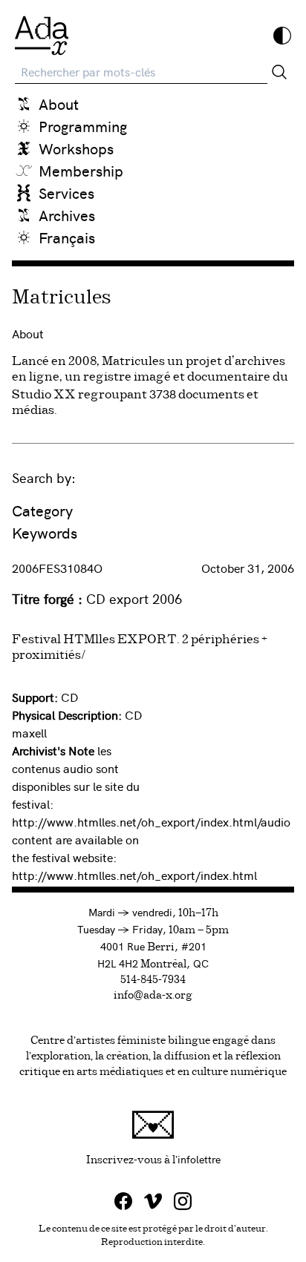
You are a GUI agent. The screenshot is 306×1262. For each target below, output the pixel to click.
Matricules (61, 298)
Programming (83, 126)
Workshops (76, 148)
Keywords (44, 532)
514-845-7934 (153, 980)
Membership (81, 170)
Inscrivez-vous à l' (190, 1158)
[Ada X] (41, 35)
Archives (67, 215)
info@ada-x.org (153, 995)
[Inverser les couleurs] (282, 36)
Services (66, 192)
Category (42, 510)
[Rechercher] (279, 72)
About (59, 103)
